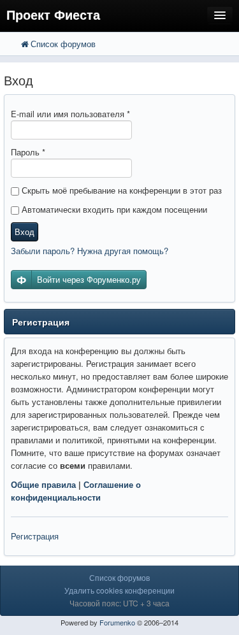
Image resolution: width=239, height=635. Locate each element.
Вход (24, 231)
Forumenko (117, 622)
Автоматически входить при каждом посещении (113, 209)
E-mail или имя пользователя (70, 114)
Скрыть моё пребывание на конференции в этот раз (120, 190)
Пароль (28, 152)
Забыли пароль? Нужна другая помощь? (89, 251)
